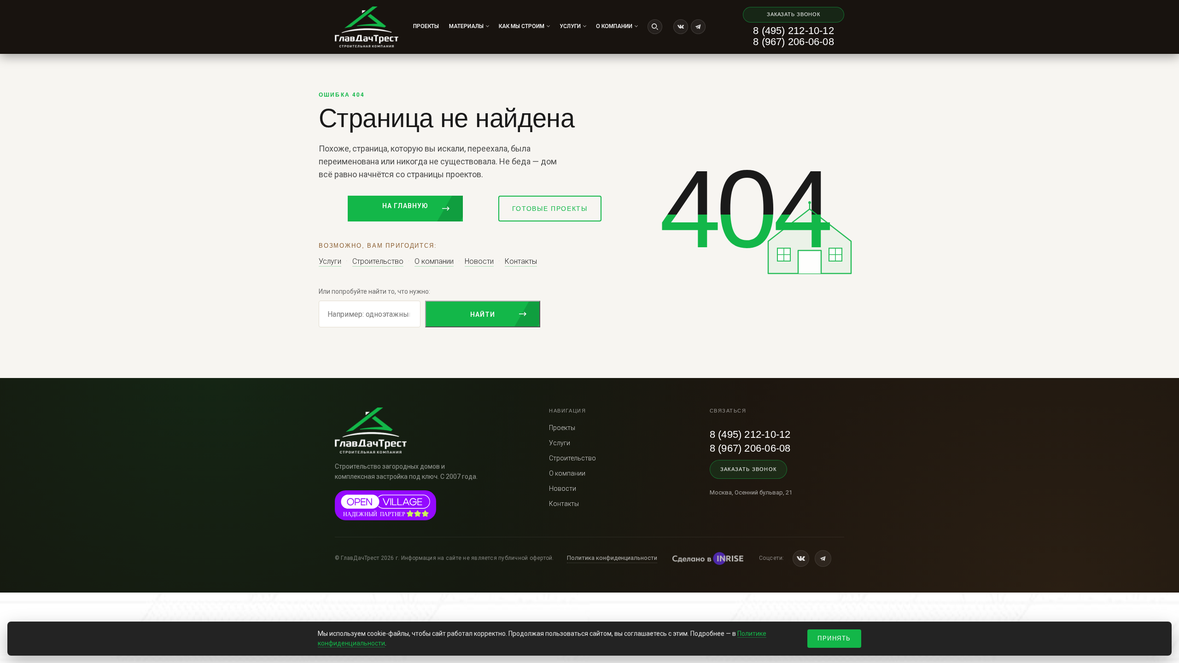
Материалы (466, 26)
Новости (479, 261)
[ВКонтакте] (680, 26)
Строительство (377, 261)
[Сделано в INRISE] (707, 558)
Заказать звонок (793, 14)
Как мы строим (521, 26)
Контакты (521, 261)
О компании (614, 26)
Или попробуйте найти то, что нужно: (374, 291)
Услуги (570, 26)
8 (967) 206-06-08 (793, 42)
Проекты (426, 26)
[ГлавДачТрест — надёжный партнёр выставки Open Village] (385, 505)
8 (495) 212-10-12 (793, 31)
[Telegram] (698, 26)
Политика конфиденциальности (612, 557)
